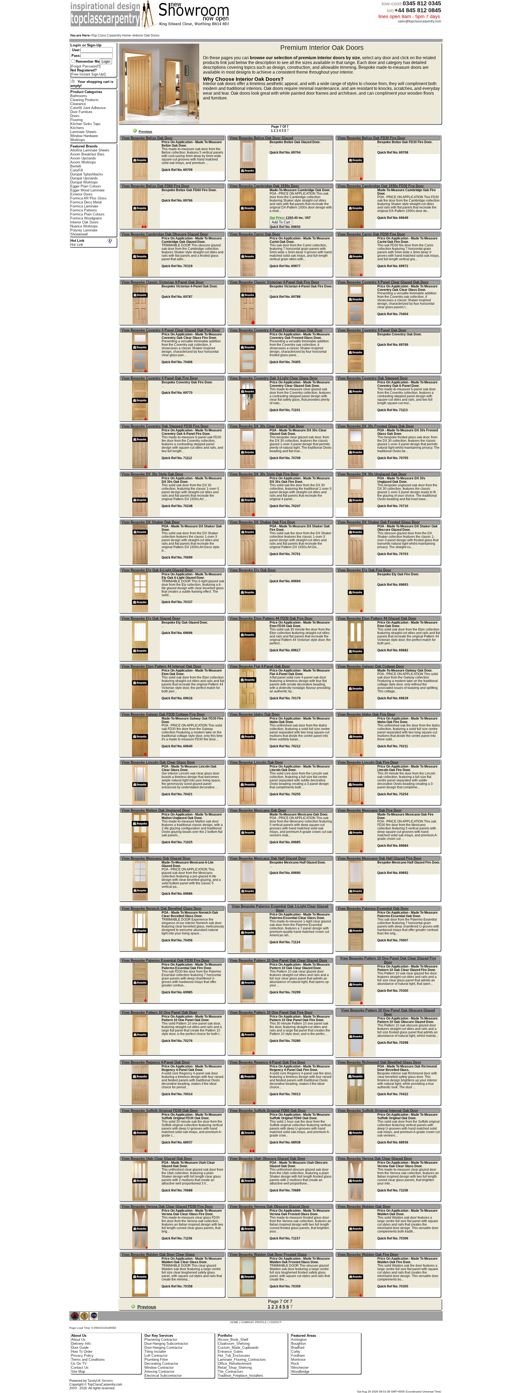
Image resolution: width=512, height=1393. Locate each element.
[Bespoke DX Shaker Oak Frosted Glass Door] (356, 563)
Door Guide (80, 1348)
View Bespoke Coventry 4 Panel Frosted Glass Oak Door (276, 330)
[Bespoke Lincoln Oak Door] (248, 803)
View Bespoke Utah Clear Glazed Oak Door (157, 1159)
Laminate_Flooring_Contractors (242, 1360)
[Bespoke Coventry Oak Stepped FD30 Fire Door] (141, 467)
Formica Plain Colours (87, 214)
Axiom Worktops (83, 162)
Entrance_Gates (230, 1352)
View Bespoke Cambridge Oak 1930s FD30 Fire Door (381, 186)
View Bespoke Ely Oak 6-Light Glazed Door (157, 570)
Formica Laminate (84, 206)
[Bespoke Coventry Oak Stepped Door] (356, 419)
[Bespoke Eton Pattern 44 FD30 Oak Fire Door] (248, 659)
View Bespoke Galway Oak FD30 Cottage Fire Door (163, 714)
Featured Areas (303, 1336)
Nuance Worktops (84, 226)
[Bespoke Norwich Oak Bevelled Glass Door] (141, 950)
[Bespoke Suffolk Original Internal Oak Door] (356, 1152)
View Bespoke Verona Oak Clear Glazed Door (375, 1159)
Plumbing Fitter (156, 1360)
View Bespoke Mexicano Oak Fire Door (370, 810)
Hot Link (77, 241)
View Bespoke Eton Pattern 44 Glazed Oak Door (377, 618)
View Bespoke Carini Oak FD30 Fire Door (371, 234)
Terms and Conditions (88, 1360)
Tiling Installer (155, 1352)
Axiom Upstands (83, 158)
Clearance (78, 104)
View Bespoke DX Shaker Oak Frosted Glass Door (379, 522)
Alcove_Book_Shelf (233, 1340)
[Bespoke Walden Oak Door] (356, 1248)
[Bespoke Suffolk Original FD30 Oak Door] (141, 1152)
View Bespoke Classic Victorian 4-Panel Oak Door (163, 282)
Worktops (77, 140)
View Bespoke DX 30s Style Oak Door (152, 474)
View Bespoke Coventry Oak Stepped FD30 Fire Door (165, 426)
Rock (295, 1364)
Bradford (297, 1348)
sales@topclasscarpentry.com (419, 21)
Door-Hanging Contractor (163, 1348)
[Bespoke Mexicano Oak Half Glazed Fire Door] (356, 899)
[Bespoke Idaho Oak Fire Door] (356, 755)
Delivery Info (81, 1344)
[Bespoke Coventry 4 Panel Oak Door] (356, 371)
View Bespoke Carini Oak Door (255, 234)
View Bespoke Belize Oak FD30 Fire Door (371, 138)
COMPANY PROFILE (254, 1322)
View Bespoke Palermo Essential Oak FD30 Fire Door (165, 960)
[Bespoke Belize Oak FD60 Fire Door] (141, 227)
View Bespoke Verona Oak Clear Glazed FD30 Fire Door (167, 1207)
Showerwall (79, 234)
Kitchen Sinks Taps (85, 124)
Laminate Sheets (83, 132)
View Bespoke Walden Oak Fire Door (368, 1254)
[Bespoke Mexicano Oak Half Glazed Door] (248, 899)
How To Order (81, 1352)
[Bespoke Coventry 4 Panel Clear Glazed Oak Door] (356, 323)
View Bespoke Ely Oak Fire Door (364, 570)
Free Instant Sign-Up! (88, 74)
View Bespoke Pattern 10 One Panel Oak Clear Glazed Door (278, 960)
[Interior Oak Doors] (106, 25)
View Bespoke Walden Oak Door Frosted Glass (268, 1254)
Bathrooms (78, 96)
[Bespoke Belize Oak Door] (141, 179)
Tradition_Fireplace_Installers (240, 1376)
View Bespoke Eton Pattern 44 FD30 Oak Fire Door (271, 618)
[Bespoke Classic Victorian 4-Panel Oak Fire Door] (248, 323)
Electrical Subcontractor (163, 1376)
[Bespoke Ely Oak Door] (248, 611)
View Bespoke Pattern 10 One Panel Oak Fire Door (271, 1012)
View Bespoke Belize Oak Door (147, 138)
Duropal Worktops (84, 182)
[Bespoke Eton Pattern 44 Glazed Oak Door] (356, 659)
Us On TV (79, 1364)
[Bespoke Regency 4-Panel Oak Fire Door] (248, 1103)
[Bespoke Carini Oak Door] (248, 275)
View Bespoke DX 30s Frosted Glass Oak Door (376, 426)
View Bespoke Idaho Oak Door (255, 714)
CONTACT (275, 1322)
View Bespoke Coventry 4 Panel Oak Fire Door (160, 378)
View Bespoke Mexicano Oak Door (258, 810)
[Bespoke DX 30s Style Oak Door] (141, 515)
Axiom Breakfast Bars (87, 154)
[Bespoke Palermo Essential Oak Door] (356, 950)
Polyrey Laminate (83, 230)
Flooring (76, 120)
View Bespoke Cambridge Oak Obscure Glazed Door (165, 234)
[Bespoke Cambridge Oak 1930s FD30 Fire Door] (356, 227)
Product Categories (86, 92)
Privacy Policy (82, 1356)
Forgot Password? (85, 66)
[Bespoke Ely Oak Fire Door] (356, 611)
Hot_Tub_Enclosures (234, 1356)
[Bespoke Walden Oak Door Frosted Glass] (248, 1296)
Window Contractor (159, 1368)
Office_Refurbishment (234, 1364)
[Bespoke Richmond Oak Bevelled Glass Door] (356, 1103)
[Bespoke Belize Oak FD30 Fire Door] (356, 179)
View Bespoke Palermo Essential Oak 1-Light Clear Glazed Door (280, 908)
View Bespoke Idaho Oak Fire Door (366, 714)
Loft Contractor (156, 1356)
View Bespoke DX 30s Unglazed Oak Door (372, 474)
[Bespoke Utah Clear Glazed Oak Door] (141, 1200)
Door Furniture (81, 112)
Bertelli (75, 166)
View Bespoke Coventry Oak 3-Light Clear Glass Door (274, 378)
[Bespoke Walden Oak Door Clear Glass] (141, 1296)
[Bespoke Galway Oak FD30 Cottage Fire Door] (141, 755)
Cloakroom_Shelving (234, 1344)
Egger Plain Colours (85, 186)
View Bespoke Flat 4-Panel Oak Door (260, 666)
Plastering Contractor (161, 1340)
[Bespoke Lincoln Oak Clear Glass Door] (141, 803)
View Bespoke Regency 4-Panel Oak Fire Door (267, 1062)
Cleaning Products (84, 100)
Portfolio (225, 1336)
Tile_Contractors (230, 1372)
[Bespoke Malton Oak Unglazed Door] (141, 851)
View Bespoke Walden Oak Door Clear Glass (158, 1254)
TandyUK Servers (100, 1381)
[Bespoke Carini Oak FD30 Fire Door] (356, 275)
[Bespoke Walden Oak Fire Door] (356, 1296)
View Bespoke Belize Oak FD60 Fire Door (155, 186)
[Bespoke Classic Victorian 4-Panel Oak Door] (141, 323)
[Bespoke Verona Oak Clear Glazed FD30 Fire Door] (141, 1248)
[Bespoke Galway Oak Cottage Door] (356, 707)
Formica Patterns (83, 210)
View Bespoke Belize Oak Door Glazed (261, 138)
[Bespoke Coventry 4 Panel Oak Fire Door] (141, 419)
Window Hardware (84, 136)
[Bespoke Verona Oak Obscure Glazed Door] (248, 1248)
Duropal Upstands (84, 178)
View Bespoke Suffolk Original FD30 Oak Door (160, 1111)
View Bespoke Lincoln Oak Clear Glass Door (158, 762)
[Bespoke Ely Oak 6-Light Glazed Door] (141, 611)
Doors (74, 116)
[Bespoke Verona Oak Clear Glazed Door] (356, 1200)
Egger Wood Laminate (87, 190)
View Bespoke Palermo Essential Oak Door (373, 908)
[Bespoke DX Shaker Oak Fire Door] (248, 563)
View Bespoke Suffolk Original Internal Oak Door (378, 1111)
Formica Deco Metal (86, 202)
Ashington (299, 1340)
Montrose (298, 1360)
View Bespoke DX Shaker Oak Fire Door (262, 522)
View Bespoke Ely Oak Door (253, 570)
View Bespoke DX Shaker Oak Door (151, 522)
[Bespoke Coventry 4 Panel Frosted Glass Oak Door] (248, 371)
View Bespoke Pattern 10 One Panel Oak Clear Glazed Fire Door (388, 960)
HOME (234, 1322)
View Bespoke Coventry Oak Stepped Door (373, 378)
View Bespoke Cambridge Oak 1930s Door (264, 186)
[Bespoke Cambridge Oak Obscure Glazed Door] (141, 275)
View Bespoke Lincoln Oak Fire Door (368, 762)
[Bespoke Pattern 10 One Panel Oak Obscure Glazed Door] (356, 1055)
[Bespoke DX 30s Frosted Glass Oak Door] (356, 467)
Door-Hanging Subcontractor (166, 1344)
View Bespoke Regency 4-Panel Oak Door (156, 1062)
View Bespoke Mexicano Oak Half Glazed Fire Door (380, 858)
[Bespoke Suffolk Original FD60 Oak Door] (248, 1152)
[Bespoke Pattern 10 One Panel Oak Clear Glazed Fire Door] (356, 1003)
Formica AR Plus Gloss (88, 198)
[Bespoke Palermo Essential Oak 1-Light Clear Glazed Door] (248, 951)
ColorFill (76, 170)
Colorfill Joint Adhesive (88, 108)
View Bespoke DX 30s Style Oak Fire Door (264, 474)
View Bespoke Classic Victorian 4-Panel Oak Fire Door (274, 282)
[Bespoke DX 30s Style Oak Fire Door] (248, 515)
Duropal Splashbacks (86, 174)
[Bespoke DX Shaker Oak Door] (141, 563)
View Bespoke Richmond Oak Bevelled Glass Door (379, 1062)
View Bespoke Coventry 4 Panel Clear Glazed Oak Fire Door (171, 330)
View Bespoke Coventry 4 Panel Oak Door (372, 330)
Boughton (298, 1344)
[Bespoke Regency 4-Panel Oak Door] (141, 1103)
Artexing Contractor (159, 1372)
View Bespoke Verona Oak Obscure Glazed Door (269, 1207)
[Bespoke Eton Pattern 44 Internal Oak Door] (141, 707)
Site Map (78, 1372)
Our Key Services (159, 1336)
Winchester (300, 1368)
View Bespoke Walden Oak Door (364, 1207)
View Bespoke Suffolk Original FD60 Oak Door (268, 1111)
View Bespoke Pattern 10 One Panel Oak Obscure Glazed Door (388, 1012)
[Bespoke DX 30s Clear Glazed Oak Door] (248, 467)
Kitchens (77, 128)
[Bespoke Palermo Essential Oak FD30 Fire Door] (141, 1001)
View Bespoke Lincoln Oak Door (256, 762)
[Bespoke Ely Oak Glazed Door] (141, 659)
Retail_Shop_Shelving (235, 1368)
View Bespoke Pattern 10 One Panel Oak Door (159, 1012)
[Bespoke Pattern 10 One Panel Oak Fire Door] (248, 1053)
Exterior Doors (81, 194)
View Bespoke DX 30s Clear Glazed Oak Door (267, 426)
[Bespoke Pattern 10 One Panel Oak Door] (141, 1053)
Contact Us (80, 1368)
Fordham (298, 1356)
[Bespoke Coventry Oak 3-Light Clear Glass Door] (248, 419)
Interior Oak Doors (84, 222)
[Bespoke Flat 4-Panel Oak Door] (248, 707)
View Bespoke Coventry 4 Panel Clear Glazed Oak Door (383, 282)
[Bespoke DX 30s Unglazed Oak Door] (356, 515)
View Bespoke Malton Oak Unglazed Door (156, 810)
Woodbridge (300, 1372)
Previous (145, 132)
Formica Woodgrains (86, 218)
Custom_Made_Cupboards (238, 1348)
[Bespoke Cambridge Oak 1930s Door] (248, 227)
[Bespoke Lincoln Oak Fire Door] (356, 803)
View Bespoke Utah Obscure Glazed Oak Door (267, 1159)
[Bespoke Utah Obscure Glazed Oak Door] (248, 1200)
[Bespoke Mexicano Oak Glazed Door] (141, 899)
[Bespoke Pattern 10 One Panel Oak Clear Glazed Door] (248, 1001)
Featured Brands (84, 146)
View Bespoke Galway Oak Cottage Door (371, 666)
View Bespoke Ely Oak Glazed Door (151, 618)
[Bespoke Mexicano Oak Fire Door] (356, 851)
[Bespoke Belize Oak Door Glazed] (248, 179)
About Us (78, 1340)
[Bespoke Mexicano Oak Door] (248, 851)
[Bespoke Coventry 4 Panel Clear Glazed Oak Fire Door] (141, 371)
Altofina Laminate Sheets (89, 150)
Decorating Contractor (161, 1364)
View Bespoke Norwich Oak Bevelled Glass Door (162, 908)
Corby (295, 1352)
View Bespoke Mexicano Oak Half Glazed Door (268, 858)
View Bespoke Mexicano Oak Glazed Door (156, 858)
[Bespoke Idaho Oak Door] (248, 755)
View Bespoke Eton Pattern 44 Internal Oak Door (161, 666)
